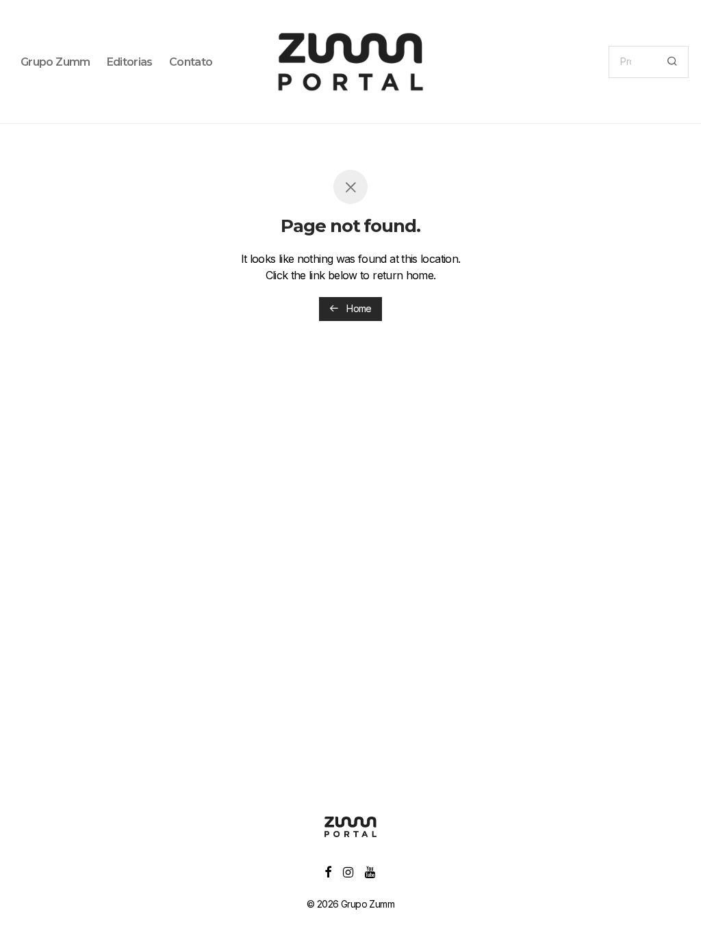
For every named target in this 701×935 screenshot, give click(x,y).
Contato (191, 61)
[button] (672, 62)
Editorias (130, 61)
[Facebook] (327, 871)
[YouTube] (371, 871)
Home (358, 308)
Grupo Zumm (55, 61)
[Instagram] (348, 871)
